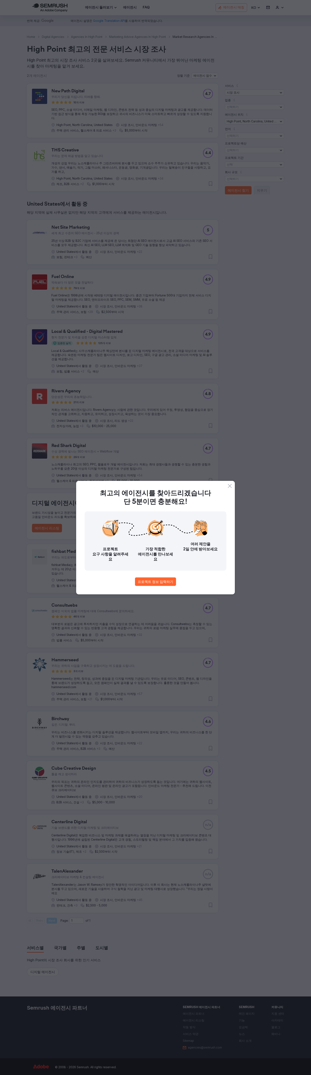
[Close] (230, 486)
